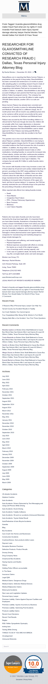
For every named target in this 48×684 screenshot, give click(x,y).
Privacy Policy (28, 679)
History (4, 565)
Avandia (12, 287)
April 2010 (5, 445)
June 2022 (6, 379)
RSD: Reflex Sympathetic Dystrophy (15, 623)
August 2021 (6, 401)
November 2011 (8, 414)
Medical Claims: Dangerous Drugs (14, 580)
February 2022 (7, 389)
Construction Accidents (10, 537)
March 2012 (6, 411)
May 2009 (5, 479)
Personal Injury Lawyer (10, 596)
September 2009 (8, 467)
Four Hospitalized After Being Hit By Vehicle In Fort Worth (22, 315)
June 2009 (6, 476)
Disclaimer (19, 679)
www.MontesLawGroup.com (12, 277)
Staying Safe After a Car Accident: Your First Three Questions (24, 318)
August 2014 (6, 407)
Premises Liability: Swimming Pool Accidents (17, 608)
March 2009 (6, 482)
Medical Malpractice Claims (12, 587)
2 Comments (6, 296)
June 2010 (6, 439)
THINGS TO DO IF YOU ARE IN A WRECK (17, 633)
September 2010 (8, 432)
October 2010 (7, 429)
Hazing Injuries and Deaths (11, 562)
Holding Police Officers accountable (14, 568)
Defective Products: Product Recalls (14, 549)
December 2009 (8, 457)
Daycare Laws (7, 543)
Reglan (4, 620)
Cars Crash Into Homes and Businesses (16, 534)
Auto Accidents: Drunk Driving (12, 509)
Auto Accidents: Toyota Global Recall (15, 518)
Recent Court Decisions (10, 614)
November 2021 (8, 392)
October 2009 (7, 464)
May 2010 (5, 442)
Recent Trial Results (9, 617)
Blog (3, 527)
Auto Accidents (7, 500)
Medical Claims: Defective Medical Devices (17, 584)
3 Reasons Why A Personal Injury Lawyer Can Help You (21, 306)
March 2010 (6, 448)
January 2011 (7, 420)
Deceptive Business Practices (12, 546)
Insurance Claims (8, 574)
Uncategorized (7, 636)
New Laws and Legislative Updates (14, 593)
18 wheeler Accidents (9, 494)
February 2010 (7, 451)
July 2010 (5, 435)
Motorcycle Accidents (9, 590)
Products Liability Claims (10, 611)
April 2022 (5, 386)
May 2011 (5, 417)
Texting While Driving (9, 630)
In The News (6, 571)
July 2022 (5, 376)
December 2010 (8, 423)
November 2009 (8, 460)
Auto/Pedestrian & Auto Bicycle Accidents (16, 521)
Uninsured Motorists (9, 639)
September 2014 (8, 404)
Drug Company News (9, 555)
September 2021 (8, 398)
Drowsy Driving (7, 552)
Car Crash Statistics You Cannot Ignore (16, 312)
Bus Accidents (7, 531)
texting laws (6, 626)
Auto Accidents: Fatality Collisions (14, 512)
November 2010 (8, 426)
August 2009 (6, 470)
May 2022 (5, 382)
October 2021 (7, 395)
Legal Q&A (6, 577)
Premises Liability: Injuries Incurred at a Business (19, 605)
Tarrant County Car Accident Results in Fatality (18, 309)
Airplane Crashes (8, 497)
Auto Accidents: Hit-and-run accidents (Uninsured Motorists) (23, 515)
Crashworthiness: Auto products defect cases (18, 540)
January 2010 (7, 454)
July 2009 (5, 473)
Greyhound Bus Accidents (11, 559)
